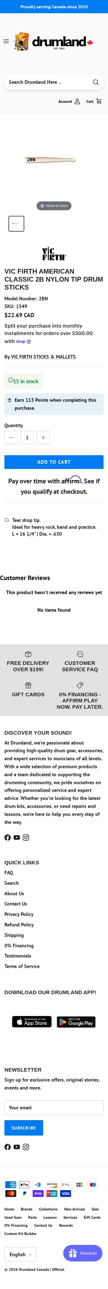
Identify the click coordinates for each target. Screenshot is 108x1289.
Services (70, 1217)
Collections (48, 1209)
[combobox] (46, 82)
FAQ (8, 872)
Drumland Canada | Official (41, 1269)
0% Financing (19, 945)
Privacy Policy (19, 914)
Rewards (66, 1225)
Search (11, 883)
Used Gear (13, 1217)
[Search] (95, 82)
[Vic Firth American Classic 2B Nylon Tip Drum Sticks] (16, 224)
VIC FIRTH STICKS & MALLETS (43, 357)
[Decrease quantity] (11, 437)
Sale (95, 1209)
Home (9, 1209)
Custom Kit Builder (20, 1233)
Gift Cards (92, 1217)
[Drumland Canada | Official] (53, 41)
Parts (32, 1217)
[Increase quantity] (43, 437)
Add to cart (54, 462)
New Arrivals (74, 1209)
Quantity (13, 425)
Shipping (14, 935)
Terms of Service (22, 966)
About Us (14, 893)
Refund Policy (19, 924)
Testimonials (17, 956)
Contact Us (15, 903)
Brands (26, 1209)
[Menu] (6, 41)
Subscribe (24, 1128)
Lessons (50, 1217)
